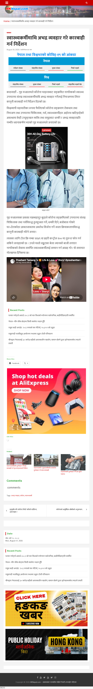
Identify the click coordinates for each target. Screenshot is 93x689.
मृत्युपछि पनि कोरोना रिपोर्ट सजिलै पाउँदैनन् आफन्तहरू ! (23, 510)
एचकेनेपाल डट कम (26, 50)
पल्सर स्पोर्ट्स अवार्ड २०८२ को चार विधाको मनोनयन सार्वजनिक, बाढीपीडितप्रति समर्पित (41, 315)
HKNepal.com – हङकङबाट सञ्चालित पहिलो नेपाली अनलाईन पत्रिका (53, 682)
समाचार (9, 33)
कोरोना (22, 496)
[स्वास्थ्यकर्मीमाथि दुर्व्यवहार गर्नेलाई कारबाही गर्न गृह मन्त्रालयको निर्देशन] (19, 459)
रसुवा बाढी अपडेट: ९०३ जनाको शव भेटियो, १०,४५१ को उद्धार (31, 327)
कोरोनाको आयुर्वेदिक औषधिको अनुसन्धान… (69, 509)
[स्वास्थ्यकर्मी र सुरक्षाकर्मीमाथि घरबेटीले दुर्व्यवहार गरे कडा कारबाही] (46, 460)
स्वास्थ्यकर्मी (28, 496)
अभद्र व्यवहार (15, 496)
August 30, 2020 (13, 50)
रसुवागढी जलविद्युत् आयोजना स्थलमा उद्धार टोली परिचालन (30, 333)
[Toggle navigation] (7, 3)
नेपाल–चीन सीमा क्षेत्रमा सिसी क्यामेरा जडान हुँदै (26, 321)
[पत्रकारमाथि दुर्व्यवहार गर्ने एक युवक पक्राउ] (73, 462)
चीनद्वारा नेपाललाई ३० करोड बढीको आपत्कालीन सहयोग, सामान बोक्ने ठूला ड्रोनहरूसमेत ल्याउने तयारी (43, 580)
